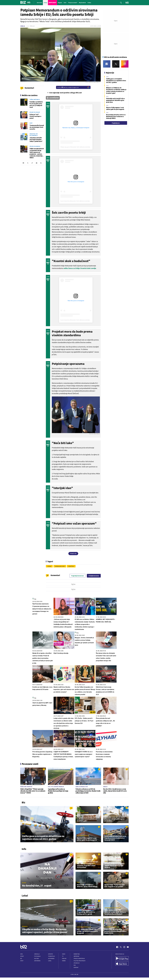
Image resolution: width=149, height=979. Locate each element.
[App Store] (122, 963)
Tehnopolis (51, 956)
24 (47, 575)
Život (21, 960)
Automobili (51, 958)
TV (62, 956)
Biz (21, 958)
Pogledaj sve (116, 123)
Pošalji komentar (94, 576)
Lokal (49, 960)
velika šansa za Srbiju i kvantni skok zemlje (79, 268)
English (64, 958)
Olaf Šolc (71, 566)
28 (25, 99)
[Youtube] (128, 947)
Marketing (77, 954)
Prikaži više (73, 553)
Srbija (22, 26)
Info (21, 954)
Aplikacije (77, 963)
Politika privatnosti (79, 960)
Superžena (37, 960)
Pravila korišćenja (79, 958)
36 (25, 146)
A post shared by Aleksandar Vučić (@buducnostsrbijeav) (75, 201)
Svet (31, 123)
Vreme (64, 960)
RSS (75, 965)
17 (25, 112)
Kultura (36, 958)
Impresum (76, 956)
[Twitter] (115, 64)
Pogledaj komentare (77, 576)
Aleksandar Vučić (60, 566)
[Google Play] (122, 958)
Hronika (25, 926)
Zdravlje (36, 954)
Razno (24, 883)
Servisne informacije (84, 927)
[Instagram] (124, 64)
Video (63, 954)
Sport (22, 956)
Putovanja (37, 956)
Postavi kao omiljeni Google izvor (68, 87)
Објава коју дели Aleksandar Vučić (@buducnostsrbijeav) (76, 147)
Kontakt (76, 967)
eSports (50, 954)
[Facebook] (106, 64)
